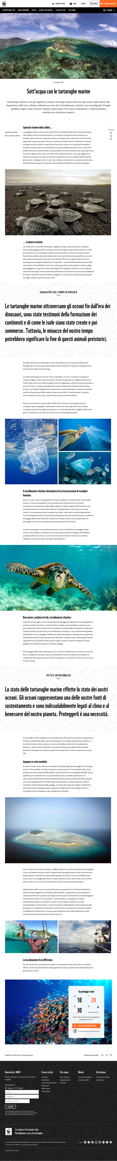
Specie (34, 10)
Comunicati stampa (85, 1077)
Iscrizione (45, 1077)
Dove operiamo (23, 10)
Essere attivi (61, 10)
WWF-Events (46, 1088)
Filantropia (45, 1086)
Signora (11, 1088)
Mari (6, 135)
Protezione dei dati (102, 1077)
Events (83, 4)
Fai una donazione (110, 4)
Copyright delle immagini (12, 1150)
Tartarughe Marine (14, 135)
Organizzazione (65, 1080)
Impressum (100, 1080)
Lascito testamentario (49, 1083)
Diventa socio (60, 4)
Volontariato (46, 1091)
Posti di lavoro (65, 1077)
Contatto (63, 1083)
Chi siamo (72, 10)
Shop (74, 4)
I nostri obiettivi (8, 10)
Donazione (45, 1080)
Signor (20, 1088)
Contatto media (83, 1080)
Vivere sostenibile (46, 10)
